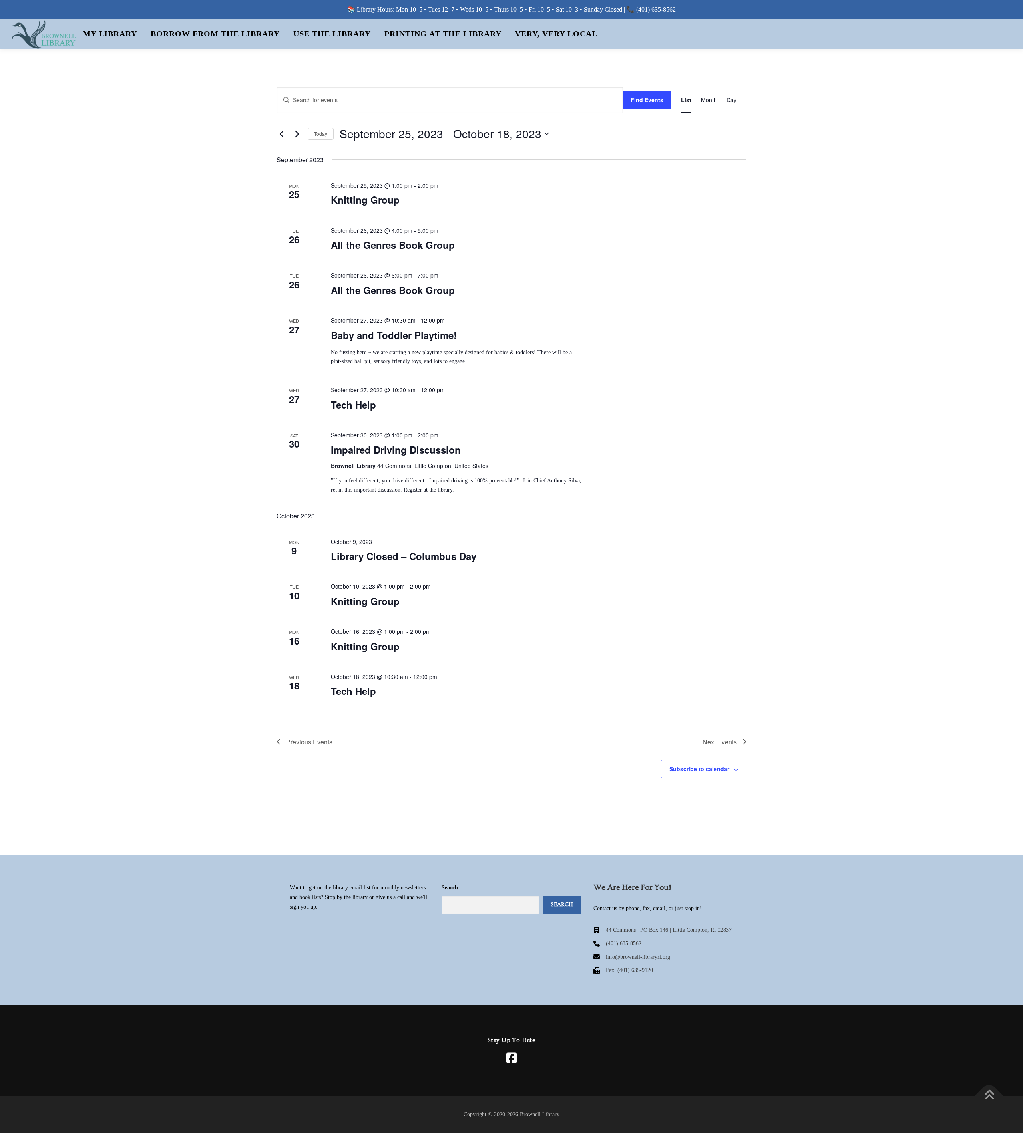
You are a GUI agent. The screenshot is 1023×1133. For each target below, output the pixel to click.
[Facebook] (511, 1058)
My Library (110, 33)
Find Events (647, 100)
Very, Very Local (556, 33)
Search (450, 888)
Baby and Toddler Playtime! (394, 335)
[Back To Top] (989, 1095)
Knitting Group (365, 199)
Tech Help (353, 404)
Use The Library (332, 33)
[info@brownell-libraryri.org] (631, 957)
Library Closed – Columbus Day (403, 556)
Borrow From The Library (215, 33)
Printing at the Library (443, 33)
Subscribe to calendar (699, 769)
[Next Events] (297, 134)
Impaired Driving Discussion (396, 449)
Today (320, 133)
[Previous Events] (281, 134)
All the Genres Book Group (393, 245)
